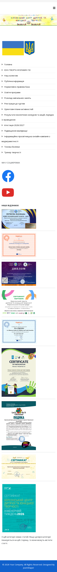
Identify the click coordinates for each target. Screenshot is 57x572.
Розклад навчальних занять (17, 98)
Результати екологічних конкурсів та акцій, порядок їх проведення (28, 117)
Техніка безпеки (12, 146)
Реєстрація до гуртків (14, 103)
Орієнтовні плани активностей (18, 109)
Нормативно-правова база (17, 86)
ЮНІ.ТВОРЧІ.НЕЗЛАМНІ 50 (17, 70)
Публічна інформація (14, 81)
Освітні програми (12, 92)
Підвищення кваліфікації (15, 130)
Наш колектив (11, 75)
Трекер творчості (12, 152)
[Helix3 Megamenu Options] (54, 8)
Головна (8, 64)
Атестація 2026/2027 (14, 125)
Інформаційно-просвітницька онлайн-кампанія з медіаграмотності (26, 139)
